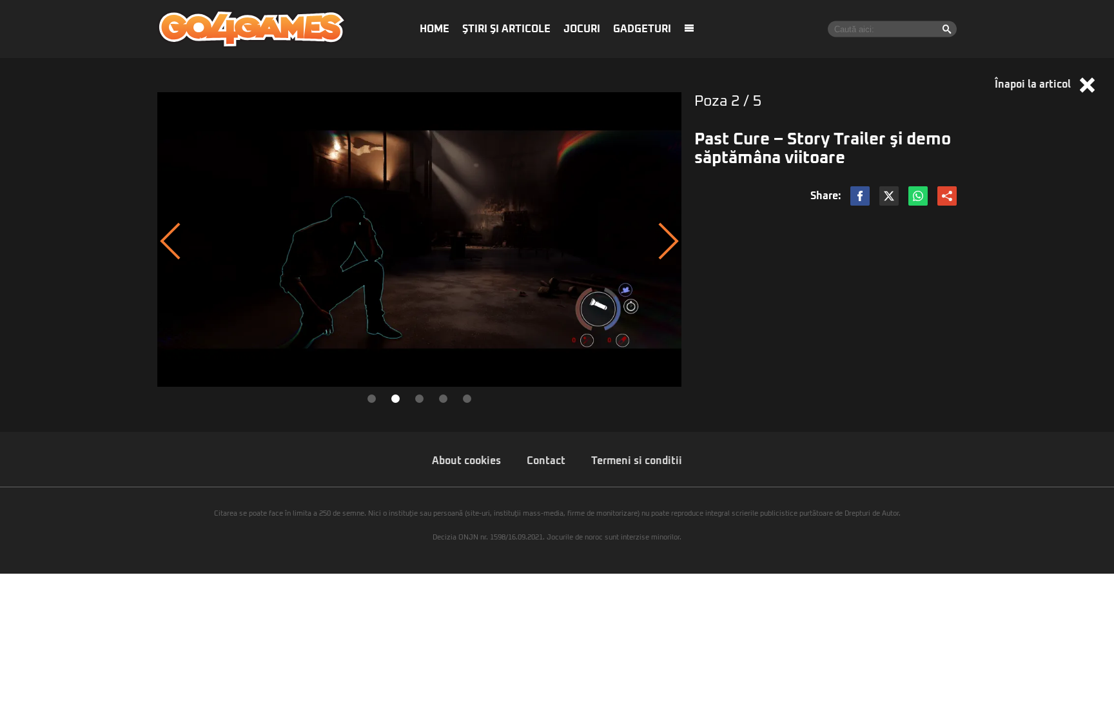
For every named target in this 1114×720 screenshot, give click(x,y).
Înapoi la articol (1034, 84)
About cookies (466, 461)
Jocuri (581, 29)
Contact (546, 461)
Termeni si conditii (636, 461)
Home (434, 29)
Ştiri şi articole (506, 29)
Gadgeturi (642, 29)
